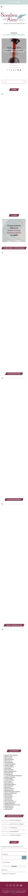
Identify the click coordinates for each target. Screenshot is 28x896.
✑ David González (7, 769)
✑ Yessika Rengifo (8, 807)
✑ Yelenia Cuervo (7, 806)
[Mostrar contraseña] (24, 857)
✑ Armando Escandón (8, 764)
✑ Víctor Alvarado (7, 800)
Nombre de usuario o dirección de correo (12, 847)
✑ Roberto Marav (7, 796)
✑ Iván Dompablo (7, 778)
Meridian (14, 894)
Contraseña (5, 854)
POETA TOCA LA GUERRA (16, 824)
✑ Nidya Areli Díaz (7, 790)
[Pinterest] (16, 2)
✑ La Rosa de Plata (8, 780)
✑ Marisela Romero (8, 788)
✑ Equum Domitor (7, 772)
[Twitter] (11, 2)
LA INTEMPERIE (14, 832)
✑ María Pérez (6, 787)
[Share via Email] (20, 70)
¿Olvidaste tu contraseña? (8, 874)
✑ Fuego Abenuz (7, 774)
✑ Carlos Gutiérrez (8, 766)
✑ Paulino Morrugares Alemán (11, 791)
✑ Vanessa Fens (7, 799)
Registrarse (5, 870)
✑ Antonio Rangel (7, 762)
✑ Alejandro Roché (8, 759)
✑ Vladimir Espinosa (8, 803)
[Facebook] (9, 2)
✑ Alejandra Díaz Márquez (10, 755)
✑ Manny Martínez (7, 783)
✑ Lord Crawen (7, 781)
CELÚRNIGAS (13, 828)
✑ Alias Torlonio (7, 761)
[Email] (18, 2)
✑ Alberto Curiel (7, 756)
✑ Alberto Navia (7, 758)
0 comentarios (15, 68)
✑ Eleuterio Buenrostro (9, 771)
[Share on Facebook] (9, 70)
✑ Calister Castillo (8, 765)
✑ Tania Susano (7, 797)
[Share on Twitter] (12, 70)
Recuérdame (6, 862)
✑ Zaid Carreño (7, 809)
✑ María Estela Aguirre (9, 784)
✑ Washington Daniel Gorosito (11, 804)
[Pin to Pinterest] (14, 70)
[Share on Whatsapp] (16, 70)
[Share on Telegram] (18, 70)
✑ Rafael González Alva (9, 793)
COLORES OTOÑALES (15, 835)
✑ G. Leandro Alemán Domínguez (12, 775)
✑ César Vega (6, 768)
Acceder (14, 866)
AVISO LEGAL (12, 892)
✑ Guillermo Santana (8, 777)
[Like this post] (7, 70)
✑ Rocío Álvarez (7, 794)
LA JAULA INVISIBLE (15, 820)
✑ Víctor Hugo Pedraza (9, 802)
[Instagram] (13, 2)
